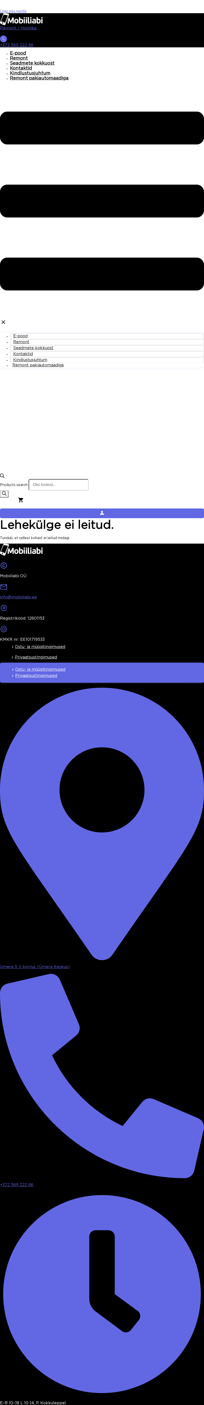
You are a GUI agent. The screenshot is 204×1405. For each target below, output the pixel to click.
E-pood (18, 53)
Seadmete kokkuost (32, 63)
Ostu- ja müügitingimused (40, 647)
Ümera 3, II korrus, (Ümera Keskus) (35, 967)
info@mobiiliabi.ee (18, 597)
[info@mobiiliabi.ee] (3, 588)
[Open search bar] (2, 477)
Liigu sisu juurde (13, 11)
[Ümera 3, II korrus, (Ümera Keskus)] (102, 958)
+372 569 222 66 (16, 45)
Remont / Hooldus (18, 28)
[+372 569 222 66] (3, 40)
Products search (14, 485)
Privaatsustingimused (36, 657)
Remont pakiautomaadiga (39, 78)
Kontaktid (21, 68)
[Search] (4, 494)
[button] (102, 205)
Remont (19, 58)
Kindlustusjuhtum (30, 73)
